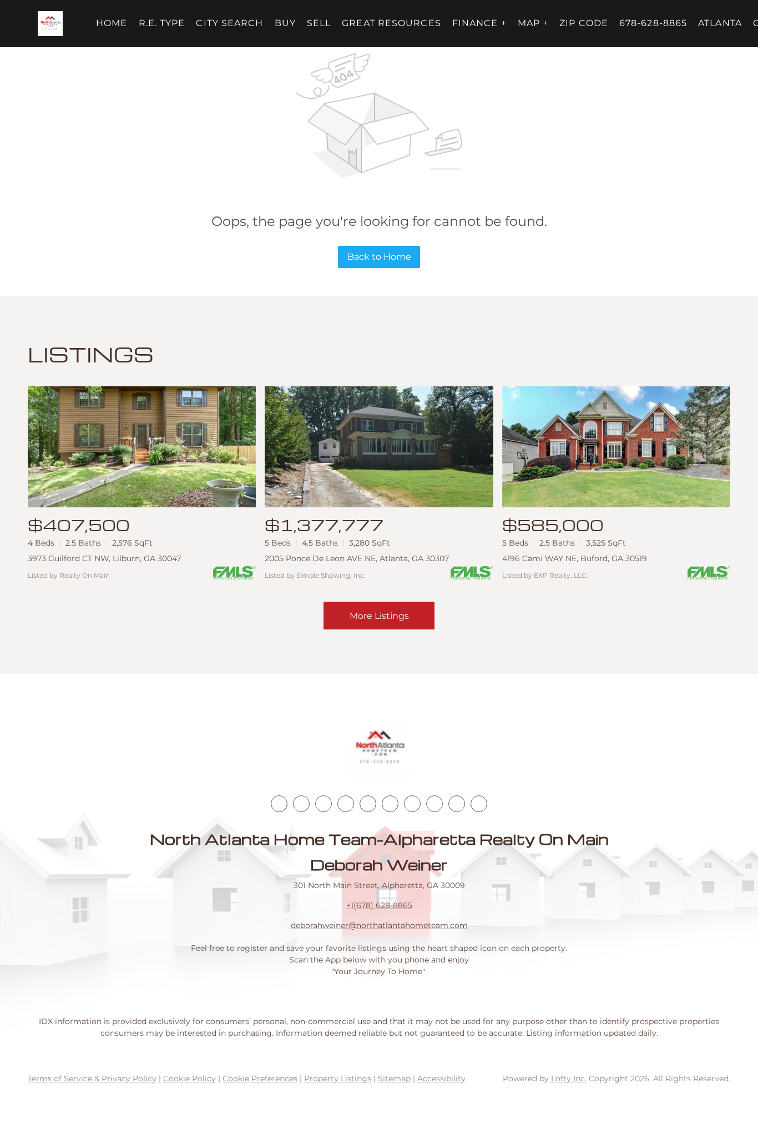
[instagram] (368, 803)
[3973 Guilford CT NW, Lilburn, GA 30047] (142, 446)
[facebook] (279, 803)
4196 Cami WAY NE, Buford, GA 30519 (574, 558)
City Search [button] (229, 23)
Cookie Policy (189, 1078)
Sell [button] (319, 23)
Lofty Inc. (569, 1078)
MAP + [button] (533, 23)
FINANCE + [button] (479, 23)
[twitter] (323, 803)
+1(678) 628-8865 (379, 905)
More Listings (379, 616)
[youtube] (390, 803)
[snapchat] (434, 803)
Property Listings (337, 1078)
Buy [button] (285, 23)
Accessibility (441, 1078)
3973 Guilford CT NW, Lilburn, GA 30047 (104, 558)
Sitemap (394, 1078)
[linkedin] (301, 803)
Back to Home (379, 256)
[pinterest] (456, 803)
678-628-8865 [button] (653, 23)
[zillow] (345, 803)
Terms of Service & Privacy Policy (92, 1078)
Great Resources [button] (391, 23)
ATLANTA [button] (720, 23)
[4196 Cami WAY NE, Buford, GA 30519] (616, 446)
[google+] (479, 803)
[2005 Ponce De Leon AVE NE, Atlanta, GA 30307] (379, 446)
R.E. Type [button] (162, 23)
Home (111, 23)
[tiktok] (412, 803)
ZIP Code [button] (583, 23)
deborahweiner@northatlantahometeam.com (379, 925)
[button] (50, 23)
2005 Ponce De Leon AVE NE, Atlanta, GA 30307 (357, 558)
